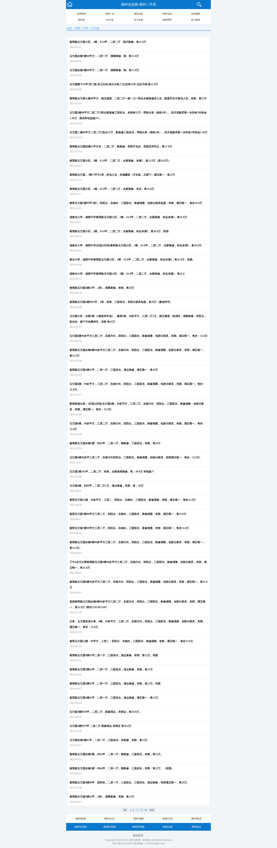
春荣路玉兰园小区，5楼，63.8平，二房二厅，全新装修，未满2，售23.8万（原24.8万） (120, 160)
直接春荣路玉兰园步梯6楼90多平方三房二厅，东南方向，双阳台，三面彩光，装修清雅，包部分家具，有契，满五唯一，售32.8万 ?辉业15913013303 (137, 604)
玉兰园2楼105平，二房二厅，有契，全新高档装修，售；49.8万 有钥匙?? (112, 471)
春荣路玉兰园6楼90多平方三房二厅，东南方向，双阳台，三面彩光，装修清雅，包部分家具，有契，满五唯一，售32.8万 (138, 584)
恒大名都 (138, 19)
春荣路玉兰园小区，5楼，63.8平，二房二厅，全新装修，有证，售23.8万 (112, 189)
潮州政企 (196, 826)
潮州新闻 (80, 818)
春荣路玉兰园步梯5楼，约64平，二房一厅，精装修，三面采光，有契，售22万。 (116, 754)
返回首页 (138, 835)
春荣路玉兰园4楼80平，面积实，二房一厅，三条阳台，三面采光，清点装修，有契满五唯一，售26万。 (130, 782)
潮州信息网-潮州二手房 (138, 4)
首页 (69, 28)
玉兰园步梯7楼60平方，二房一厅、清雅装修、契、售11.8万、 (106, 70)
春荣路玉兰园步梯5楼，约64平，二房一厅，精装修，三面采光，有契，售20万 (115, 443)
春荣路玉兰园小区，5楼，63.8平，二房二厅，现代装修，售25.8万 (108, 42)
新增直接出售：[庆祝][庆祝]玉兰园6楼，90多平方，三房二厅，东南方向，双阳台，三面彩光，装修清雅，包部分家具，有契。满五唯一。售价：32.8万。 (137, 406)
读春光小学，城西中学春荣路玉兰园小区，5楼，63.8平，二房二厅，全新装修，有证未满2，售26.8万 (128, 217)
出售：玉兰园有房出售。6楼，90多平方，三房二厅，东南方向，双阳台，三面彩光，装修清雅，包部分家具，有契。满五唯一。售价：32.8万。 (137, 624)
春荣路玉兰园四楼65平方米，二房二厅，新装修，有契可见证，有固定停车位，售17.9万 (121, 146)
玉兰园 (95, 28)
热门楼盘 (195, 19)
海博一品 (109, 13)
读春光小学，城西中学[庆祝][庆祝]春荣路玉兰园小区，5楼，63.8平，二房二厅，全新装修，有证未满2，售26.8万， (137, 245)
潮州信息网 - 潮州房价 (140, 840)
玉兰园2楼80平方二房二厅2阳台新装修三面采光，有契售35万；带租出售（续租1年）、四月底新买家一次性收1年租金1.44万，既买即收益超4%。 (138, 115)
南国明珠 (167, 19)
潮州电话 (196, 818)
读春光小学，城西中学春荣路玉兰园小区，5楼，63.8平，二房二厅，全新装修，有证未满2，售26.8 (127, 273)
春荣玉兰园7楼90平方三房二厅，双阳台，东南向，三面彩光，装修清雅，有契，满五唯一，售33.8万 (128, 514)
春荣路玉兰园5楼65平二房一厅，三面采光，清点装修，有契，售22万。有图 (114, 655)
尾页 (152, 810)
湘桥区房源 (80, 826)
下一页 (143, 810)
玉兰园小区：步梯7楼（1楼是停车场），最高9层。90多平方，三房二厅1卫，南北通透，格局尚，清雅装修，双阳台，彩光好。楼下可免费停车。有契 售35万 (138, 319)
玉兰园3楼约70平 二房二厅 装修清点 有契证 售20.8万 (100, 726)
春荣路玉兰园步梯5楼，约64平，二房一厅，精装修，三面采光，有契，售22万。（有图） (122, 768)
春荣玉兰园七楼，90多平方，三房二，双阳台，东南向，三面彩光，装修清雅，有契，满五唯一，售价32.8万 (133, 499)
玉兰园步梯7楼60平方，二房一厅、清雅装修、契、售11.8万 (104, 56)
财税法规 (167, 826)
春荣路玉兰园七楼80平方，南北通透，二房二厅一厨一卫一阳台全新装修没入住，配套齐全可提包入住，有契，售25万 (138, 98)
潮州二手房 (81, 28)
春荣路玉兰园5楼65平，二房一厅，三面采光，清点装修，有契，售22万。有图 (115, 683)
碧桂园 (81, 19)
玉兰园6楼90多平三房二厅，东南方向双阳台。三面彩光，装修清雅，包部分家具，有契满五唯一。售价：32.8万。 (136, 457)
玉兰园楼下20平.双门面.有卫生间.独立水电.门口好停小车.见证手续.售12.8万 (114, 84)
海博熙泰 (81, 13)
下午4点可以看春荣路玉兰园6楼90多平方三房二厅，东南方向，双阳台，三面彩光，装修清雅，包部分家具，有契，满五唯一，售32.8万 (138, 565)
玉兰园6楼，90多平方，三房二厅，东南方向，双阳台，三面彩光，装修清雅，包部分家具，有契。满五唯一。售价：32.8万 (137, 426)
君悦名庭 (138, 13)
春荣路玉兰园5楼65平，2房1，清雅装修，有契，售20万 (102, 287)
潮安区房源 (138, 826)
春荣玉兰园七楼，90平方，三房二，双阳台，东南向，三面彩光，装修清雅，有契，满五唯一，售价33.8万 (131, 641)
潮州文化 (109, 818)
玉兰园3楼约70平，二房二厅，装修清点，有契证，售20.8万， (106, 711)
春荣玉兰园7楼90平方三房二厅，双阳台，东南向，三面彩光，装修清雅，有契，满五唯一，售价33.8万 (129, 528)
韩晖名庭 (167, 13)
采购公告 (167, 818)
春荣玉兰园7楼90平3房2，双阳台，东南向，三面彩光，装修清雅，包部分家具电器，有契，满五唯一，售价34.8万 (136, 203)
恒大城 (109, 19)
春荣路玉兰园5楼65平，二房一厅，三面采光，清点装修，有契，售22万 (111, 669)
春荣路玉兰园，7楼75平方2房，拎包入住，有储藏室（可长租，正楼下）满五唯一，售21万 (122, 174)
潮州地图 (138, 818)
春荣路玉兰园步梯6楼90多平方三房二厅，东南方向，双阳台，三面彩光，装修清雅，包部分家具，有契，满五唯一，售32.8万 (137, 353)
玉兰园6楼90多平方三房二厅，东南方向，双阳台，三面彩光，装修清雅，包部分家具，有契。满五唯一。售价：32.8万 (138, 335)
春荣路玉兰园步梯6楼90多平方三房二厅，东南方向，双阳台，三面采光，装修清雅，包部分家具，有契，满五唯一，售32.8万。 (137, 545)
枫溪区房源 (109, 826)
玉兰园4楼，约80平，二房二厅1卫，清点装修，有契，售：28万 (106, 485)
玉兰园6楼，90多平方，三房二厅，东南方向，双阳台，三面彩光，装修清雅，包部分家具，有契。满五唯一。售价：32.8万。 (137, 387)
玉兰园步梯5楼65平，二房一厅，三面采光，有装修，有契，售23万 (108, 740)
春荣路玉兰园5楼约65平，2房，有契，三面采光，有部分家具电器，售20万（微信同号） (121, 302)
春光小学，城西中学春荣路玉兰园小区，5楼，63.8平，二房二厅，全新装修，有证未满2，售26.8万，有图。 (132, 259)
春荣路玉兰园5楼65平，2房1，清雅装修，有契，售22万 (102, 796)
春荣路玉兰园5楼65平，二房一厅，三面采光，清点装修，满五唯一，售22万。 (115, 697)
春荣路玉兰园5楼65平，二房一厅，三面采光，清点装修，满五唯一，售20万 (114, 369)
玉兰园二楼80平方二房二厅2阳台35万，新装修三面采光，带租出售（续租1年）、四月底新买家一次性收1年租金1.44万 (138, 132)
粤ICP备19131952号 (123, 843)
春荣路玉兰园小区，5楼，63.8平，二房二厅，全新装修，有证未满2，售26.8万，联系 (119, 231)
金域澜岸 (195, 13)
